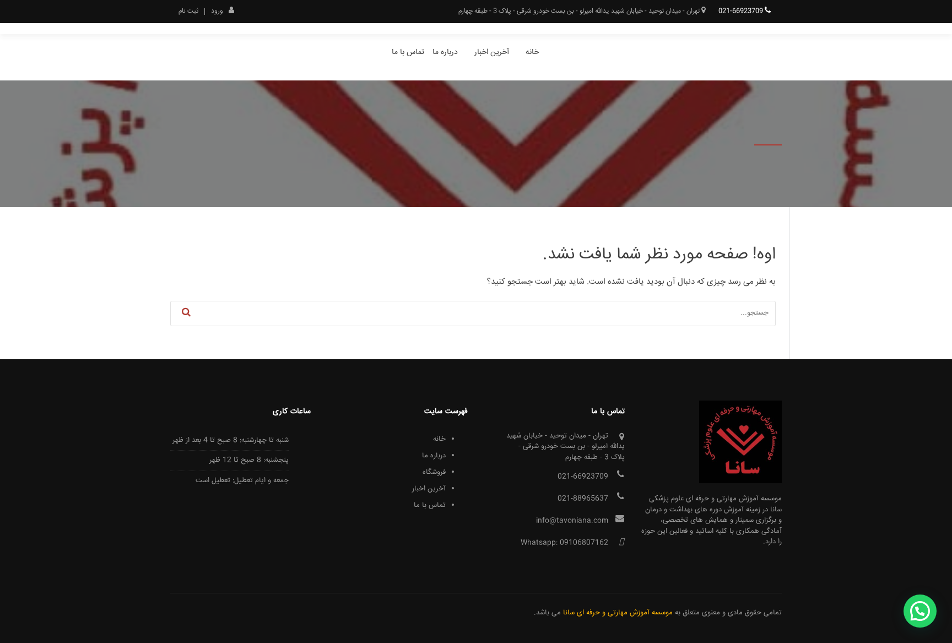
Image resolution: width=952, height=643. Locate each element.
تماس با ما (408, 52)
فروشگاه (434, 472)
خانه (532, 52)
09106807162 (584, 542)
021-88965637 (583, 498)
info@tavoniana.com (572, 520)
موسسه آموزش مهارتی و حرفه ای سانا (618, 612)
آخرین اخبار (491, 52)
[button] (920, 611)
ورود (217, 10)
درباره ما (445, 52)
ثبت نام (188, 11)
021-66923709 (741, 11)
